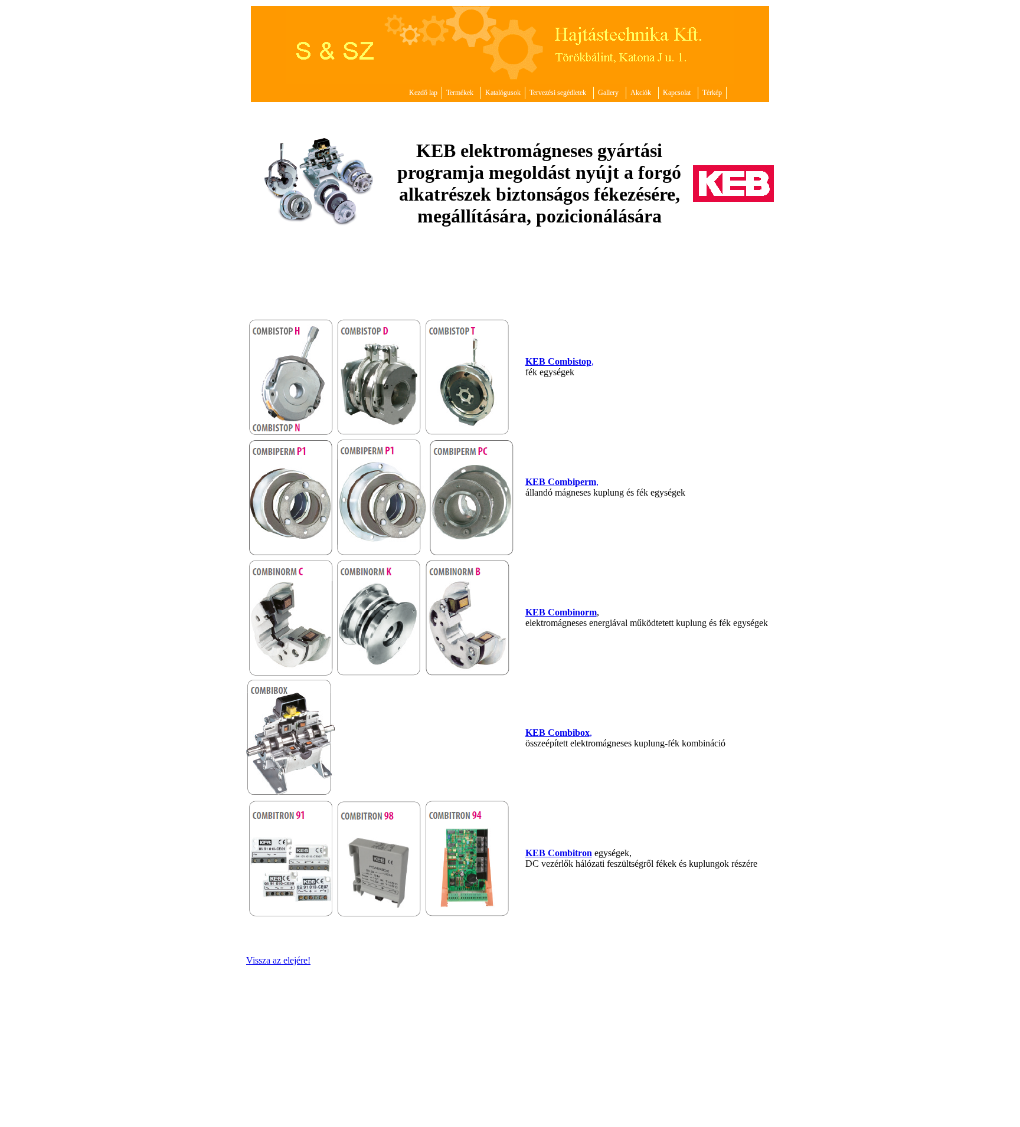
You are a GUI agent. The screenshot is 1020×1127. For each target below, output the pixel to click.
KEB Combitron (558, 853)
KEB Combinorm (561, 612)
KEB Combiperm (560, 482)
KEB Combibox (557, 733)
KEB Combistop (558, 361)
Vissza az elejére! (278, 960)
